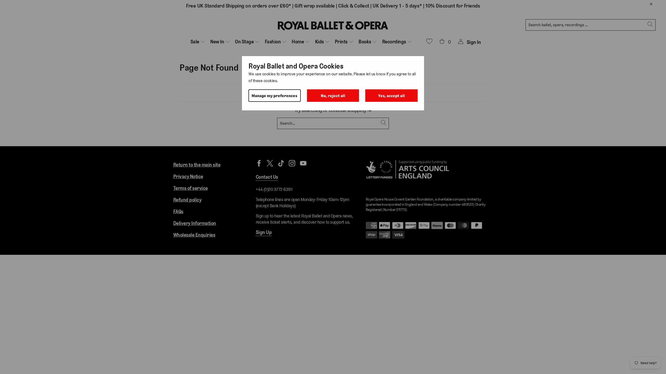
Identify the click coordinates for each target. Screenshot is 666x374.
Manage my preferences (274, 95)
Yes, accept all (391, 95)
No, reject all (333, 95)
